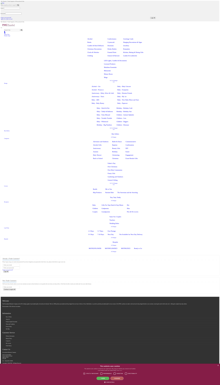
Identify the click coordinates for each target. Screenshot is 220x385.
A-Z (111, 80)
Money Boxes (108, 74)
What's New (7, 34)
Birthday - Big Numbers (104, 125)
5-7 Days (100, 231)
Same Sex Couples (115, 217)
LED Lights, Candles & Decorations (115, 60)
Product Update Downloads (11, 321)
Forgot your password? (6, 17)
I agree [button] (103, 378)
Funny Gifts (111, 173)
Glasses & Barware (114, 56)
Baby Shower (97, 155)
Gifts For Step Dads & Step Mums (112, 205)
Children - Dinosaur (123, 125)
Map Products (97, 192)
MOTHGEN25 (125, 248)
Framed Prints (112, 52)
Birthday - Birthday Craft (124, 108)
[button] (110, 382)
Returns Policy (9, 338)
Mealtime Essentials (110, 67)
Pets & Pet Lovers (132, 212)
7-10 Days (101, 234)
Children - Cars (121, 118)
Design (5, 83)
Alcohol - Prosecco (98, 90)
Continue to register (9, 289)
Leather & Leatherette (130, 56)
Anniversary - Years (98, 96)
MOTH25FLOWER (95, 248)
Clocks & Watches (93, 52)
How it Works (9, 317)
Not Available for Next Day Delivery (130, 234)
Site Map (8, 329)
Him (128, 208)
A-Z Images (115, 80)
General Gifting (112, 180)
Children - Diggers (122, 121)
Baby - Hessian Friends (124, 93)
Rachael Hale (109, 192)
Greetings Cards (128, 39)
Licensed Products (109, 64)
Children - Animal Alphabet (125, 115)
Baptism (114, 145)
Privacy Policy (9, 326)
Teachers (112, 220)
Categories (6, 138)
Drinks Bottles (112, 49)
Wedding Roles (114, 223)
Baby (94, 205)
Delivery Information (10, 336)
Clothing (90, 56)
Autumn (95, 152)
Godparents (105, 208)
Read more (119, 370)
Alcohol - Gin (96, 86)
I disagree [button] (117, 378)
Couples (95, 212)
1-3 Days (91, 231)
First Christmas (112, 167)
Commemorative (131, 141)
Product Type (7, 35)
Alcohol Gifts (97, 145)
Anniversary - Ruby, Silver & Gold (103, 93)
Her (128, 205)
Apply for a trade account (6, 19)
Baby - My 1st (121, 96)
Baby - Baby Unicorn (124, 86)
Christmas (115, 158)
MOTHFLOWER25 (111, 248)
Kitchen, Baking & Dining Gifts (133, 52)
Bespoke (6, 239)
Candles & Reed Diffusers (95, 45)
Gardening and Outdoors (115, 177)
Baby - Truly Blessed (103, 115)
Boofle (95, 189)
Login (152, 18)
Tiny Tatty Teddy (115, 197)
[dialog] (110, 374)
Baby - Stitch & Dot (103, 108)
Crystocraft (111, 42)
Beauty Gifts (116, 148)
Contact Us (8, 341)
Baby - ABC (95, 100)
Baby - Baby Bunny (98, 103)
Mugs (106, 77)
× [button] (218, 365)
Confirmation (130, 145)
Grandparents (106, 212)
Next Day (111, 234)
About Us (8, 319)
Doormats (111, 45)
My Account (8, 343)
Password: (3, 13)
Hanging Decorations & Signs (132, 42)
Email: (2, 8)
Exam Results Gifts (132, 158)
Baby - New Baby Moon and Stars (128, 100)
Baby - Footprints (122, 90)
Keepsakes (126, 49)
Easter (127, 152)
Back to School (98, 158)
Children (95, 208)
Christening (115, 155)
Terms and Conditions (10, 324)
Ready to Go (138, 248)
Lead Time (6, 228)
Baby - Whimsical (102, 121)
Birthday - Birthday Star (124, 111)
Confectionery (112, 39)
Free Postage (112, 231)
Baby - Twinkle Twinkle (104, 118)
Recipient (6, 202)
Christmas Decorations (94, 49)
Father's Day (112, 163)
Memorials (107, 71)
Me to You (108, 189)
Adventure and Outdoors (100, 141)
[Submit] (18, 5)
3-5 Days (91, 234)
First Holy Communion (115, 170)
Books (89, 42)
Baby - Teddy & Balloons (105, 111)
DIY (127, 148)
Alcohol (89, 39)
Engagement (129, 155)
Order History (9, 345)
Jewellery (126, 45)
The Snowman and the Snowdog (127, 192)
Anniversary (97, 148)
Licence (6, 186)
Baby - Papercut (122, 103)
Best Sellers (7, 130)
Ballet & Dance (117, 141)
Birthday (115, 152)
